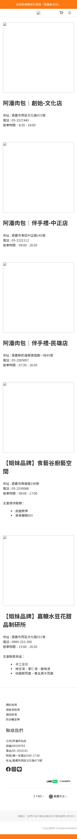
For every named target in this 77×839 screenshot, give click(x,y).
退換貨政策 (13, 709)
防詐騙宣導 (13, 719)
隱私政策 (11, 705)
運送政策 (11, 714)
